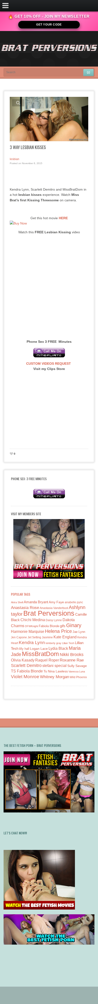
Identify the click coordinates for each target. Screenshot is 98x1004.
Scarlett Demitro (26, 665)
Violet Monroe (25, 676)
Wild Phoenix (78, 677)
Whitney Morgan (54, 677)
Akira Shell (17, 602)
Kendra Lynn (32, 642)
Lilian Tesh (68, 643)
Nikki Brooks (71, 654)
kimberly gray (53, 643)
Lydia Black (58, 648)
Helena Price (58, 631)
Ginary (73, 625)
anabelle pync (74, 602)
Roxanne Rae (72, 660)
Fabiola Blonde (49, 626)
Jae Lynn (79, 632)
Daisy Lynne (54, 620)
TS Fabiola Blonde (27, 671)
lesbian (14, 159)
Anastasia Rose (25, 607)
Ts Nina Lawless (56, 671)
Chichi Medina (32, 620)
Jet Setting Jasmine (40, 637)
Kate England (65, 637)
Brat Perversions (48, 613)
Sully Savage (77, 666)
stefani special (54, 666)
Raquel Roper (47, 660)
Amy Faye (56, 602)
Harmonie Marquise (27, 631)
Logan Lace (39, 648)
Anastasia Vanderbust (54, 607)
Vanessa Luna (77, 671)
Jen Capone (19, 637)
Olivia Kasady (22, 660)
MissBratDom (40, 653)
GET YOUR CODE (49, 24)
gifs (62, 626)
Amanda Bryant (36, 602)
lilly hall (24, 648)
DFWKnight (31, 626)
